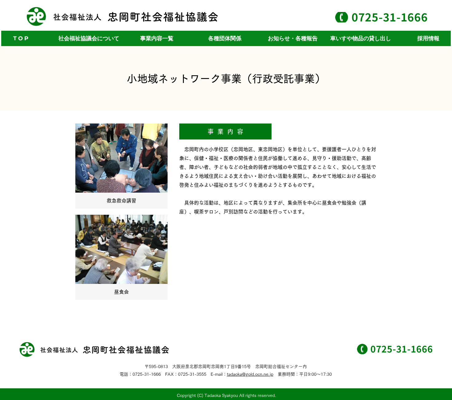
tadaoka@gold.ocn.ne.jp (250, 374)
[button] (157, 38)
